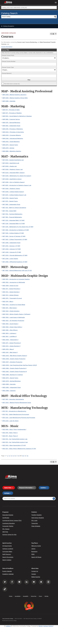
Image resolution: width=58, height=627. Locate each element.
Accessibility (25, 596)
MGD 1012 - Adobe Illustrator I (11, 292)
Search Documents (7, 557)
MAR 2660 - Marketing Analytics (11, 151)
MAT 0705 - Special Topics (10, 198)
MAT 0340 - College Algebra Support (13, 191)
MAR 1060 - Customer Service (11, 119)
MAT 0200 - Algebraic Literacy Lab (12, 169)
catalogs (8, 626)
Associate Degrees (7, 515)
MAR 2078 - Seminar (8, 148)
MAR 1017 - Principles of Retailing (12, 113)
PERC (33, 554)
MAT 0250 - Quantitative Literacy (12, 179)
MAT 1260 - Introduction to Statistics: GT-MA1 (15, 230)
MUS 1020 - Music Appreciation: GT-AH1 (14, 445)
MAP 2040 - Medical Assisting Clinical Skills (15, 98)
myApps (7, 493)
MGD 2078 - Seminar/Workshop (11, 381)
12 (27, 455)
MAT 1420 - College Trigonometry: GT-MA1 (14, 239)
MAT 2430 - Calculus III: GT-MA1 (11, 252)
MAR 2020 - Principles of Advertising (13, 132)
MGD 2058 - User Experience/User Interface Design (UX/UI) (19, 365)
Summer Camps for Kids (9, 534)
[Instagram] (19, 582)
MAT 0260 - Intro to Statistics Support (13, 182)
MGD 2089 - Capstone (8, 390)
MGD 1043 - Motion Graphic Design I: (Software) (16, 314)
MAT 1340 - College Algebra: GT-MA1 (13, 233)
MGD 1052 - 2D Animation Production (13, 320)
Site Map (46, 596)
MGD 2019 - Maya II (8, 349)
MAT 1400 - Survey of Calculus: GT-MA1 (13, 236)
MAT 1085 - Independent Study (11, 204)
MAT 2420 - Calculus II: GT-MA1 (11, 249)
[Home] (10, 477)
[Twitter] (4, 582)
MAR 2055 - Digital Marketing (11, 141)
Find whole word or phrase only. (12, 83)
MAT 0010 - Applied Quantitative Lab (13, 160)
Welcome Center (36, 546)
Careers (33, 574)
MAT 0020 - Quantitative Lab (10, 163)
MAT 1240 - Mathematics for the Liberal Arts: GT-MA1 (17, 226)
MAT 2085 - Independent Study (11, 242)
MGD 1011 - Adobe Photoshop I (11, 288)
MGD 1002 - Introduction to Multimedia (13, 282)
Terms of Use (33, 596)
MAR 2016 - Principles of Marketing (12, 129)
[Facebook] (12, 582)
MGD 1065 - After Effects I (10, 330)
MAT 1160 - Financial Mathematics (12, 217)
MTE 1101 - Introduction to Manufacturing (14, 411)
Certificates (5, 517)
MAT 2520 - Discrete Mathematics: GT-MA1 (14, 255)
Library (33, 548)
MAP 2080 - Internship (8, 101)
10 (23, 455)
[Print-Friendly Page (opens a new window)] (53, 34)
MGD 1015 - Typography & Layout (12, 298)
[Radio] (48, 582)
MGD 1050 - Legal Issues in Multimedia (13, 317)
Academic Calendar (8, 574)
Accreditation (17, 596)
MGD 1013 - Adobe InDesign (10, 295)
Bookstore (34, 551)
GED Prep (5, 532)
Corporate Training (7, 526)
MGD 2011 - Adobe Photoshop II (11, 343)
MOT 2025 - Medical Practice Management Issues (16, 402)
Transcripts (34, 523)
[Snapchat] (41, 582)
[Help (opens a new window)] (56, 34)
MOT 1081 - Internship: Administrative (13, 399)
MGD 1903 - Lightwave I (9, 333)
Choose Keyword (6, 73)
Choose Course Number (8, 61)
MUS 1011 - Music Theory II (10, 436)
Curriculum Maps (7, 551)
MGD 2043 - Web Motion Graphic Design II (14, 355)
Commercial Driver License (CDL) (12, 520)
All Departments (7, 546)
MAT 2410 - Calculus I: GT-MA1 (11, 246)
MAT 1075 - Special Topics (10, 201)
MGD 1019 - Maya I (7, 301)
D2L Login (34, 520)
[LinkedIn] (26, 582)
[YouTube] (33, 582)
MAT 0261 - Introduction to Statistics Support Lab (16, 185)
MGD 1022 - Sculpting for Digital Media (13, 304)
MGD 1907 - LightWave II (9, 336)
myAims (43, 487)
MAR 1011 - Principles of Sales (11, 109)
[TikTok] (4, 589)
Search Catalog (6, 560)
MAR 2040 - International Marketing (12, 138)
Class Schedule (35, 526)
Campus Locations (7, 548)
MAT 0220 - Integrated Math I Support (13, 172)
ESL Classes (5, 529)
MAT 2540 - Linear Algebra (10, 258)
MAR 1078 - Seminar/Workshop (11, 122)
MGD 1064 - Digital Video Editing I (12, 327)
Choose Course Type (8, 67)
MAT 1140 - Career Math (9, 211)
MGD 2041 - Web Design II (10, 352)
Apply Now (7, 487)
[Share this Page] (51, 34)
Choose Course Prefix (8, 55)
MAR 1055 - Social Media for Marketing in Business (17, 116)
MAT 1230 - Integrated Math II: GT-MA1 (13, 223)
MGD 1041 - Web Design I (9, 308)
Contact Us (34, 571)
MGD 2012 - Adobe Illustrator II (11, 346)
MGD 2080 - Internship (9, 384)
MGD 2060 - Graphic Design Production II (14, 368)
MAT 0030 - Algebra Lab (9, 166)
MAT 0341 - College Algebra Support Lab (14, 195)
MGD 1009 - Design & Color (10, 285)
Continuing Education (8, 523)
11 (25, 455)
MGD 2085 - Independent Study (11, 387)
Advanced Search (6, 21)
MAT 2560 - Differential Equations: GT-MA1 (14, 262)
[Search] (55, 16)
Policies (10, 596)
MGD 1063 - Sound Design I (10, 323)
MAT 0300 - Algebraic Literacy (11, 188)
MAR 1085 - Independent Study (11, 125)
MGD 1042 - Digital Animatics (10, 311)
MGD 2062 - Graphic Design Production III (14, 371)
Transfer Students (36, 515)
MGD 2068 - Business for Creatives (12, 374)
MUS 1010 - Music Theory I (10, 432)
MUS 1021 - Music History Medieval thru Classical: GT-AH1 (19, 448)
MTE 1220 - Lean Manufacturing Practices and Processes (18, 417)
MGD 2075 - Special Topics (10, 378)
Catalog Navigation (8, 26)
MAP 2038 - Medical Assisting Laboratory (14, 94)
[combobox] (29, 7)
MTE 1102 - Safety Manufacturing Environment (15, 414)
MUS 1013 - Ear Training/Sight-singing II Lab (15, 442)
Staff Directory (6, 554)
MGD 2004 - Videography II (10, 339)
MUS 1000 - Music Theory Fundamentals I (14, 429)
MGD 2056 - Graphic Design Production (13, 358)
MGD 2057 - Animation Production (12, 362)
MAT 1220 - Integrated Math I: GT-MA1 (13, 220)
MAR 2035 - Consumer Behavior (11, 135)
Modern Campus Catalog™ (46, 626)
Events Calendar (7, 571)
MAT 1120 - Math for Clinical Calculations (14, 207)
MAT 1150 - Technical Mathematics (12, 214)
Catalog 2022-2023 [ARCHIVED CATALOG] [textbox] (14, 7)
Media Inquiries (35, 577)
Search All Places (36, 557)
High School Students (37, 517)
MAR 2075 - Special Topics (10, 145)
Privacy (40, 596)
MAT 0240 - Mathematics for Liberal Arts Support (16, 175)
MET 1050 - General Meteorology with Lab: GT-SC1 (17, 270)
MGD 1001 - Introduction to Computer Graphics (16, 279)
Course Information (6, 46)
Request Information (26, 487)
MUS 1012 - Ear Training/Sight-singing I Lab (14, 439)
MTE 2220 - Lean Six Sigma (10, 421)
